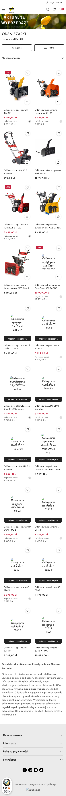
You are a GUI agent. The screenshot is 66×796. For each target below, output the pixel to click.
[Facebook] (25, 770)
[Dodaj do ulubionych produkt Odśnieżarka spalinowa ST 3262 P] (27, 550)
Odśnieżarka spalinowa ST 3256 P (47, 347)
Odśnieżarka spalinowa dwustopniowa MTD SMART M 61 (17, 286)
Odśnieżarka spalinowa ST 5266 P (16, 649)
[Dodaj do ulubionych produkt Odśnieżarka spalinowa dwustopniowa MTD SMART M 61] (27, 248)
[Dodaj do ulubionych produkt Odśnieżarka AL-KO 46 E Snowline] (27, 133)
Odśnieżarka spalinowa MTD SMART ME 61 (17, 528)
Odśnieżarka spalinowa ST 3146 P (47, 528)
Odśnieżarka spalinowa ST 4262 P (16, 111)
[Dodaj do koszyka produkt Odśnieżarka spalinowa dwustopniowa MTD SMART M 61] (27, 277)
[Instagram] (30, 770)
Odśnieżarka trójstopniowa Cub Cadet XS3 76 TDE (47, 286)
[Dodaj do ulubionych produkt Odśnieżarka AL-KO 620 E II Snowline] (27, 429)
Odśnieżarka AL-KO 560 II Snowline (47, 407)
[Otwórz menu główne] (3, 9)
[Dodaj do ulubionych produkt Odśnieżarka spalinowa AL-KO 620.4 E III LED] (27, 187)
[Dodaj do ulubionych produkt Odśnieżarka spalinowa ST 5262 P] (58, 550)
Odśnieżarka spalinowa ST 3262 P (16, 589)
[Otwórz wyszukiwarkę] (47, 9)
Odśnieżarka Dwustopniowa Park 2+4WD (48, 172)
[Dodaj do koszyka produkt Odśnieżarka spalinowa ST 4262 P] (27, 102)
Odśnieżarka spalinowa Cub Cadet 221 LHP (17, 347)
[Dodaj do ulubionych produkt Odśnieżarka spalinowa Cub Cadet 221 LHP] (27, 308)
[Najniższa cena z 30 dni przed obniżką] (29, 121)
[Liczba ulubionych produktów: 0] (54, 9)
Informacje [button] (9, 743)
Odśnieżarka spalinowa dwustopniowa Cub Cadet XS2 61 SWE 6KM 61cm (47, 226)
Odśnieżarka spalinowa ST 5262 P (47, 589)
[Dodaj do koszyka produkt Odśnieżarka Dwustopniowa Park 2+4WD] (58, 162)
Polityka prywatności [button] (15, 751)
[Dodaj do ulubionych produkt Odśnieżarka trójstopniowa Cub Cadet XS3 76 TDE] (58, 248)
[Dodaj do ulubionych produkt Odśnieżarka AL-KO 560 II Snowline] (58, 369)
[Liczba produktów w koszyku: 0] (60, 9)
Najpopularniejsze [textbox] (11, 58)
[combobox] (33, 58)
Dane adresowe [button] (12, 735)
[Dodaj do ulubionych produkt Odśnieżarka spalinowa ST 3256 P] (58, 308)
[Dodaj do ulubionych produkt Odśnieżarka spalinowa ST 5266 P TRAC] (58, 610)
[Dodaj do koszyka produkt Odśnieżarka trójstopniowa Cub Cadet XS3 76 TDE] (58, 277)
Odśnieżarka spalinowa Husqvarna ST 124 (46, 111)
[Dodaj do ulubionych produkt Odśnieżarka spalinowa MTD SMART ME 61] (27, 489)
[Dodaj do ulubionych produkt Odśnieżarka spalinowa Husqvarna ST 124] (58, 73)
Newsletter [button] (9, 760)
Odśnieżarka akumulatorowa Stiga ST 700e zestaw (17, 407)
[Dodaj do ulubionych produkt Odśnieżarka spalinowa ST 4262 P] (27, 73)
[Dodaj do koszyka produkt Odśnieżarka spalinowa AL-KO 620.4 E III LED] (27, 216)
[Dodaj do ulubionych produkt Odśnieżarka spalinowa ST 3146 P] (58, 489)
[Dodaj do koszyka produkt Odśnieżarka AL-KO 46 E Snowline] (27, 162)
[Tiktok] (41, 770)
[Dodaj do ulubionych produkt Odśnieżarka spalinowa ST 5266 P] (27, 610)
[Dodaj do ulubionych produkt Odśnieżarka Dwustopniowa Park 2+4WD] (58, 133)
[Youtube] (36, 770)
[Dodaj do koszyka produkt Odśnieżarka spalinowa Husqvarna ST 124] (58, 102)
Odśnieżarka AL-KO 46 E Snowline (15, 172)
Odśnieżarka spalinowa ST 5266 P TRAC (47, 649)
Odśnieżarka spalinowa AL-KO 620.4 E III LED (16, 226)
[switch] (7, 791)
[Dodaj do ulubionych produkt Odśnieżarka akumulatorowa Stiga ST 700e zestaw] (27, 369)
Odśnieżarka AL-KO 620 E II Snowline (17, 468)
